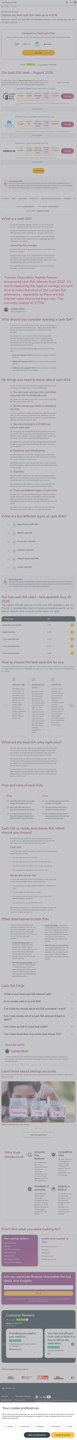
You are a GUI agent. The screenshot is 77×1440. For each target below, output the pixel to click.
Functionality (55, 1426)
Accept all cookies (62, 1435)
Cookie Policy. (14, 1418)
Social (69, 1426)
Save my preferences (37, 1435)
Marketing (40, 1426)
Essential (10, 1426)
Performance (25, 1426)
